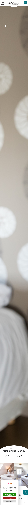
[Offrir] (25, 492)
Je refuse (9, 498)
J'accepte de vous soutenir (9, 494)
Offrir (25, 493)
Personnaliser (9, 501)
